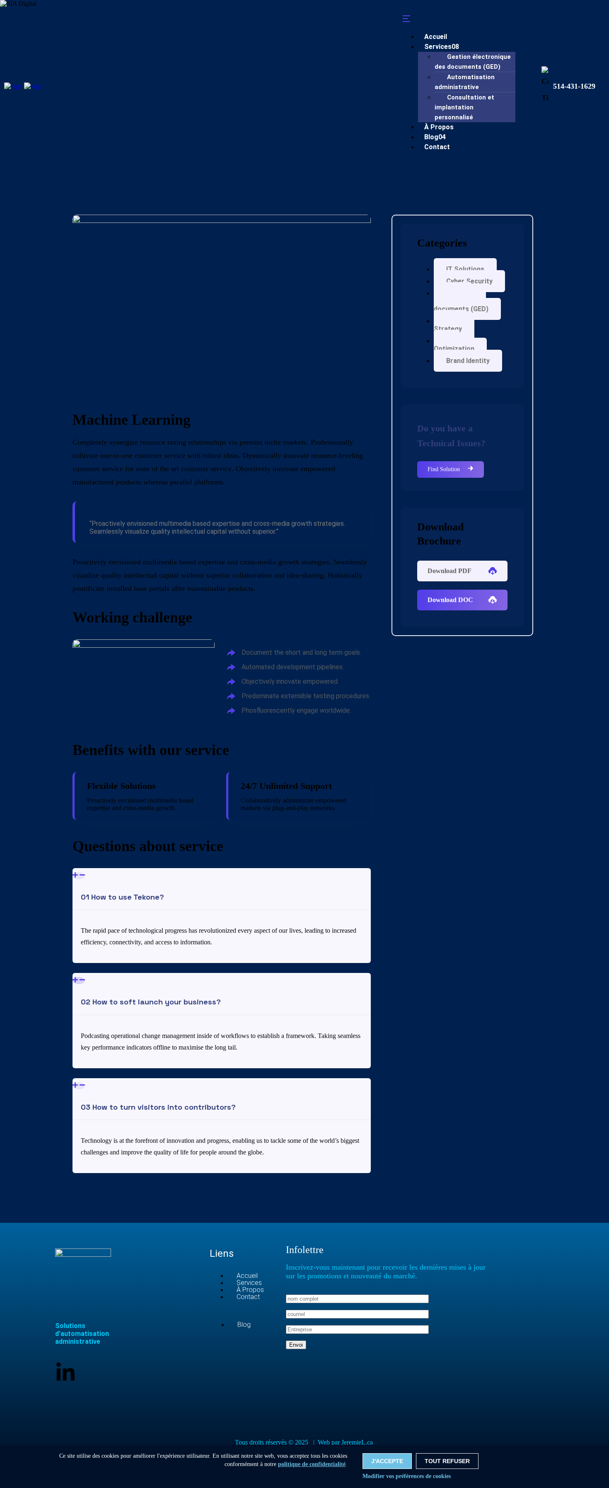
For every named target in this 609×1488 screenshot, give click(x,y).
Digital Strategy (450, 325)
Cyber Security (469, 281)
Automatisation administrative (465, 82)
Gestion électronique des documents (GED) (473, 61)
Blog (244, 1324)
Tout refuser (447, 1461)
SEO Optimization (454, 345)
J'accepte (387, 1461)
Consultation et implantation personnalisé (464, 107)
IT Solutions (465, 269)
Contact (437, 147)
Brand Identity (468, 361)
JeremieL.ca (358, 1442)
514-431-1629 (574, 86)
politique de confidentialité (312, 1464)
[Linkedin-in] (65, 1372)
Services (441, 47)
